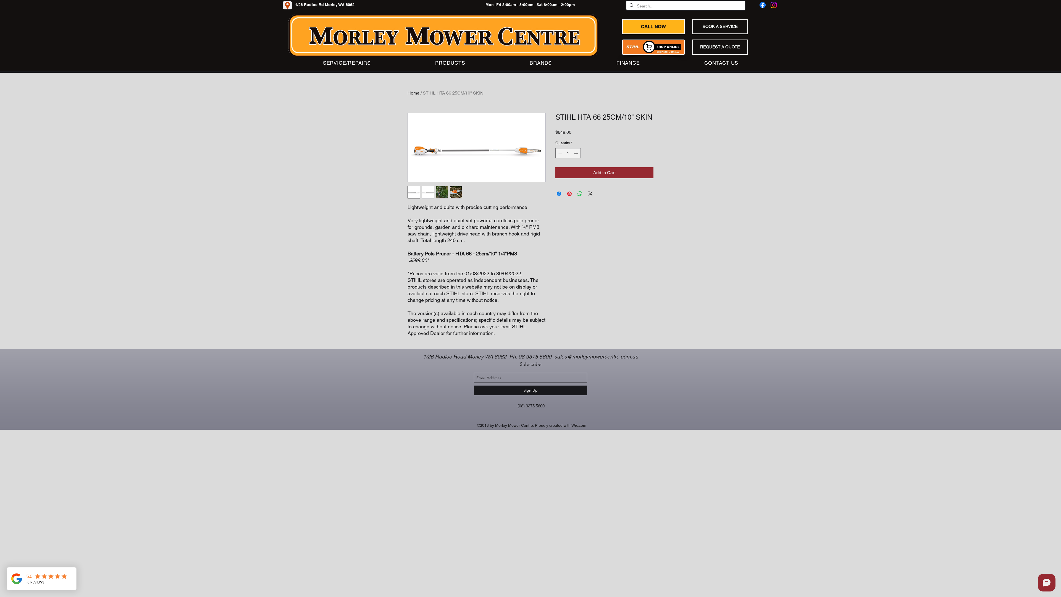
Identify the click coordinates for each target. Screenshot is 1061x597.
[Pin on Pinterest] (569, 193)
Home (413, 93)
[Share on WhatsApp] (580, 193)
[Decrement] (559, 153)
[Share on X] (590, 193)
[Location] (287, 5)
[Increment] (576, 153)
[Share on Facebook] (559, 193)
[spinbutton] (568, 153)
